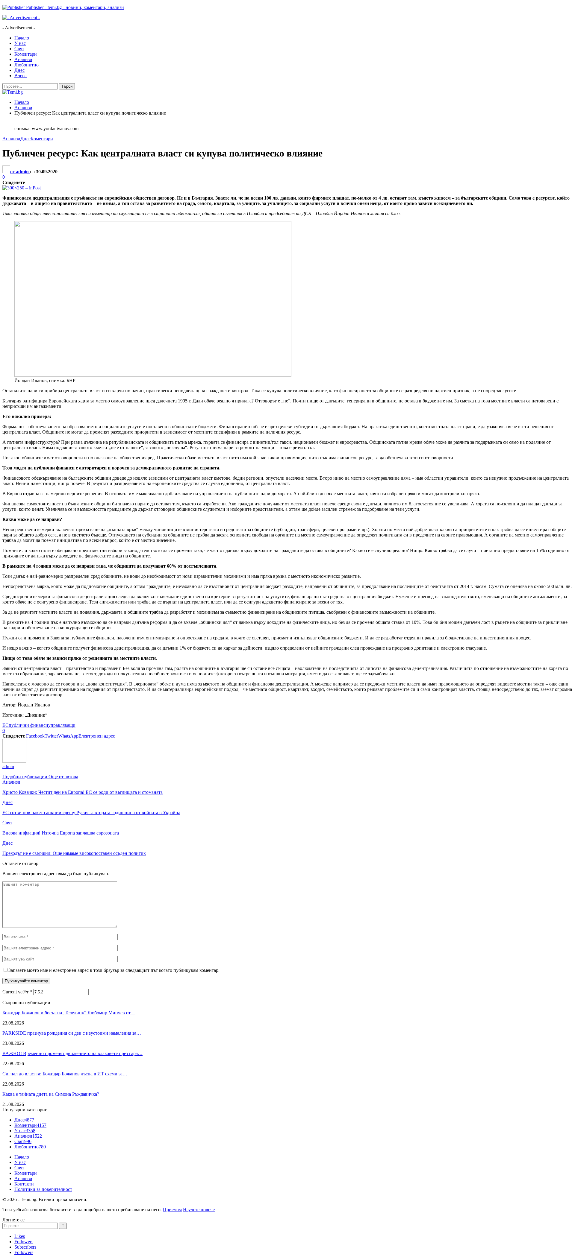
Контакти (24, 1183)
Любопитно (26, 64)
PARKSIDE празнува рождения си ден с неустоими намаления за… (71, 1033)
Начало (21, 37)
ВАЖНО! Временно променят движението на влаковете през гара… (72, 1053)
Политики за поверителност (43, 1189)
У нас (20, 43)
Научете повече (199, 1209)
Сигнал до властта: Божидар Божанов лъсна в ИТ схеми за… (64, 1073)
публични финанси (28, 725)
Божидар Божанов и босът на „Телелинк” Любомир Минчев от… (68, 1012)
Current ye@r (17, 991)
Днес (19, 70)
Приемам (172, 1209)
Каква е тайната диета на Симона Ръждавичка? (50, 1094)
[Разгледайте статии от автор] (14, 761)
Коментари (25, 54)
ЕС (5, 725)
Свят (19, 48)
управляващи (61, 725)
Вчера (20, 75)
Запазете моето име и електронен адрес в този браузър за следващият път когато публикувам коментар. (114, 970)
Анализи (23, 59)
